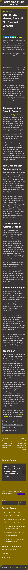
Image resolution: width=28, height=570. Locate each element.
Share (20, 37)
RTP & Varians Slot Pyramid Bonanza (12, 424)
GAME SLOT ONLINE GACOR (17, 567)
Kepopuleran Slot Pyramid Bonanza (12, 421)
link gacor (5, 553)
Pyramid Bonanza (18, 115)
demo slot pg (6, 557)
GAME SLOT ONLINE (7, 11)
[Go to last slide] (4, 472)
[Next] (23, 472)
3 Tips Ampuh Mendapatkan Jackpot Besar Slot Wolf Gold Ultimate (21, 444)
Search (4, 500)
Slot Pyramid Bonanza (9, 427)
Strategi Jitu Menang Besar (10, 430)
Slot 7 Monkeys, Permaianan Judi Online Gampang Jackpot (7, 443)
